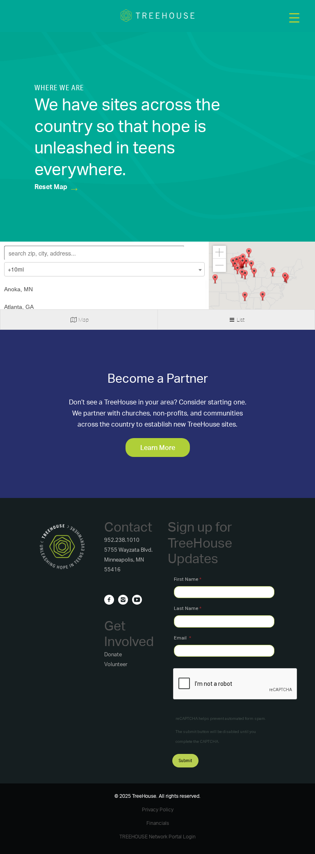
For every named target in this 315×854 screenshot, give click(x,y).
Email (181, 638)
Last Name (186, 608)
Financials (157, 823)
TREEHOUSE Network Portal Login (157, 836)
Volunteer (116, 664)
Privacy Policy (157, 809)
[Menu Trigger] (294, 17)
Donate (113, 654)
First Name (186, 579)
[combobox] (104, 269)
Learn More (157, 447)
